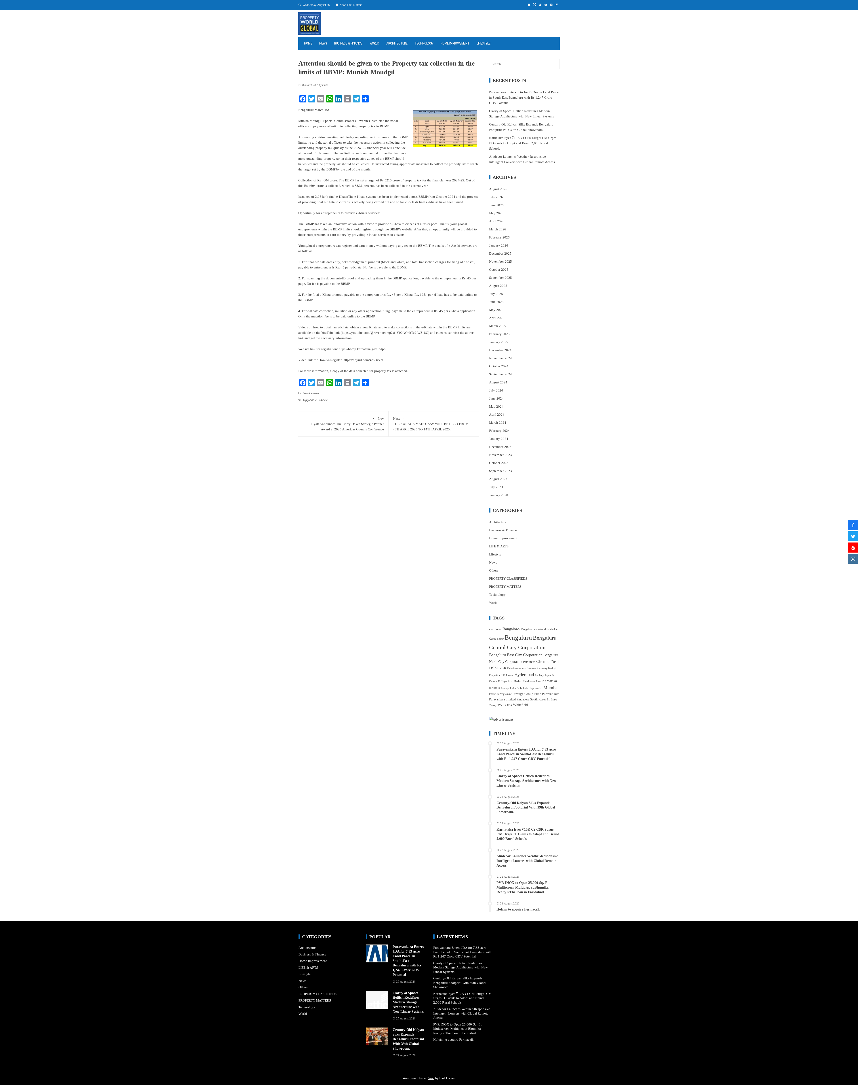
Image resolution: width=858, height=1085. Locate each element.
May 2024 (496, 406)
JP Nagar (502, 681)
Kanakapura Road (532, 681)
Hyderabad (524, 674)
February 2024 (499, 430)
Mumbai (551, 687)
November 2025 (500, 261)
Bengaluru (518, 637)
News (323, 43)
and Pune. (495, 629)
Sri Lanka (552, 699)
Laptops (505, 688)
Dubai (510, 668)
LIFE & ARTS (499, 546)
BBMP (314, 400)
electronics (520, 668)
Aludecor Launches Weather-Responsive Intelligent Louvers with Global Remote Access (527, 860)
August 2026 (498, 189)
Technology (424, 43)
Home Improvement (455, 43)
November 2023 (500, 455)
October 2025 (498, 269)
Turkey (493, 705)
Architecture (397, 43)
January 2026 (498, 245)
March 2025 (497, 326)
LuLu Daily (516, 688)
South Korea (538, 699)
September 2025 (500, 277)
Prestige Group (523, 694)
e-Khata (323, 400)
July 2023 (496, 487)
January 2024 (498, 438)
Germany (542, 668)
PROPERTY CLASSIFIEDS (508, 578)
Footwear (531, 668)
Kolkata (494, 688)
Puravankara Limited (502, 699)
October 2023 (498, 463)
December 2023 (500, 447)
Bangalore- (511, 629)
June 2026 (496, 205)
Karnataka (549, 681)
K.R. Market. (515, 681)
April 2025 (496, 318)
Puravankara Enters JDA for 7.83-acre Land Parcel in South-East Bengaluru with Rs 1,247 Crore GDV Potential (524, 97)
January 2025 (498, 342)
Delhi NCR (497, 668)
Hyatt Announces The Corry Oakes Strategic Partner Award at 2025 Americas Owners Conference (347, 424)
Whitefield (520, 705)
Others (493, 570)
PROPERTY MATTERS (505, 586)
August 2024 (498, 382)
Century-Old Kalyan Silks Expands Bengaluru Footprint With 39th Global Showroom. (525, 807)
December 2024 (500, 350)
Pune (537, 694)
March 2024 (497, 422)
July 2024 (496, 390)
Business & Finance (348, 43)
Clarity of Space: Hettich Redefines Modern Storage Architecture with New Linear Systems (526, 780)
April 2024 (496, 414)
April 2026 (496, 221)
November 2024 (500, 358)
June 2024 (496, 398)
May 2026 (496, 213)
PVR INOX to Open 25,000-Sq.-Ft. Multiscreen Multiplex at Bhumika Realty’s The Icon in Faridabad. (522, 887)
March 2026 (497, 229)
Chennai (543, 661)
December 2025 (500, 253)
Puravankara (550, 694)
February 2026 (499, 237)
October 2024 (498, 366)
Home (308, 43)
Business (529, 662)
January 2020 (498, 495)
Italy (541, 675)
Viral (431, 1078)
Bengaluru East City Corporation (516, 655)
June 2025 (496, 302)
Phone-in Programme (500, 694)
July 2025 (496, 294)
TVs (500, 705)
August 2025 (498, 285)
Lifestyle (483, 43)
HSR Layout (507, 675)
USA (509, 705)
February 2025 (499, 334)
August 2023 (498, 479)
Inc (536, 675)
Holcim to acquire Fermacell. (518, 909)
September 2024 (500, 374)
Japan (548, 675)
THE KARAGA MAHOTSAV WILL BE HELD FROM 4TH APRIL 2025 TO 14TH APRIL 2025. (430, 424)
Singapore (523, 699)
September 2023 (500, 471)
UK (504, 705)
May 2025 (496, 310)
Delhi (555, 662)
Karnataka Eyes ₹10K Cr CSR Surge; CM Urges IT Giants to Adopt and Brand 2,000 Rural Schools (522, 143)
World (374, 43)
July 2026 (496, 197)
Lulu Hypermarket (533, 688)
